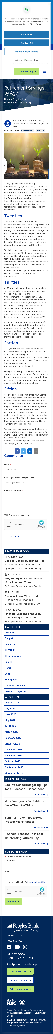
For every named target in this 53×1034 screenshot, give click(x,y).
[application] (26, 517)
